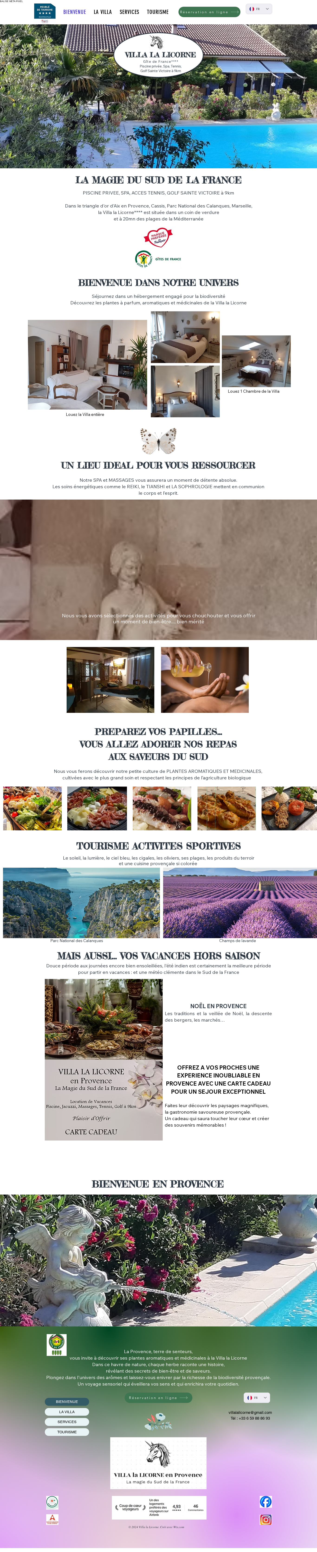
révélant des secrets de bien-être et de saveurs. (158, 1371)
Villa (219, 303)
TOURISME (67, 1432)
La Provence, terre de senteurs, (158, 1351)
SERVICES (67, 1422)
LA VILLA (67, 1412)
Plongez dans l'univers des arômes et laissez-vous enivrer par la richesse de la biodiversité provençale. (158, 1377)
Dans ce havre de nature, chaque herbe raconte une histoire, (158, 1364)
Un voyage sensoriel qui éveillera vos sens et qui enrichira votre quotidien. (158, 1384)
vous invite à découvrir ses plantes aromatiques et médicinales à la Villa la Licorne (158, 1358)
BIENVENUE (67, 1401)
